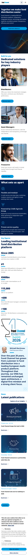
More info (11, 525)
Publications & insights (6, 488)
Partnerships (4, 454)
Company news (4, 423)
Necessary (8, 529)
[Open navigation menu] (25, 2)
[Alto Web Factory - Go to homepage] (5, 2)
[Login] (21, 2)
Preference (8, 541)
